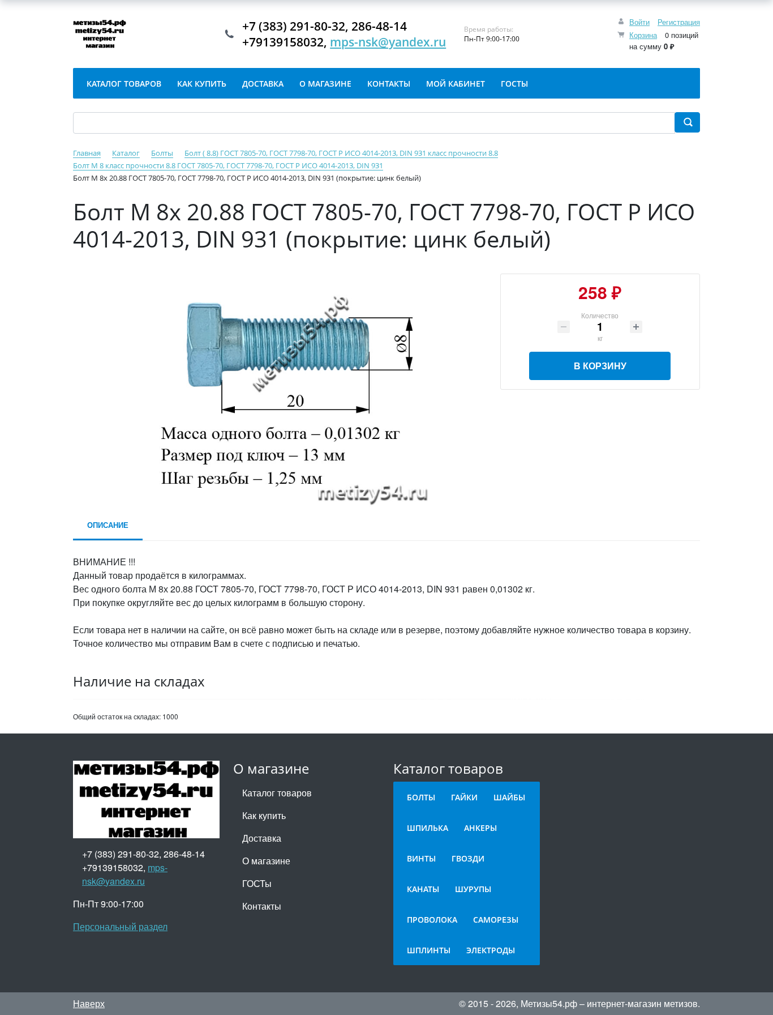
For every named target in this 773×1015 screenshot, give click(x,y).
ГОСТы (257, 883)
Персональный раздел (120, 926)
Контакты (261, 905)
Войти (639, 21)
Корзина (643, 34)
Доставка (261, 838)
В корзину (600, 365)
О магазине (266, 860)
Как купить (264, 815)
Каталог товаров (277, 792)
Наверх (89, 1003)
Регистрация (679, 21)
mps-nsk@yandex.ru (388, 42)
